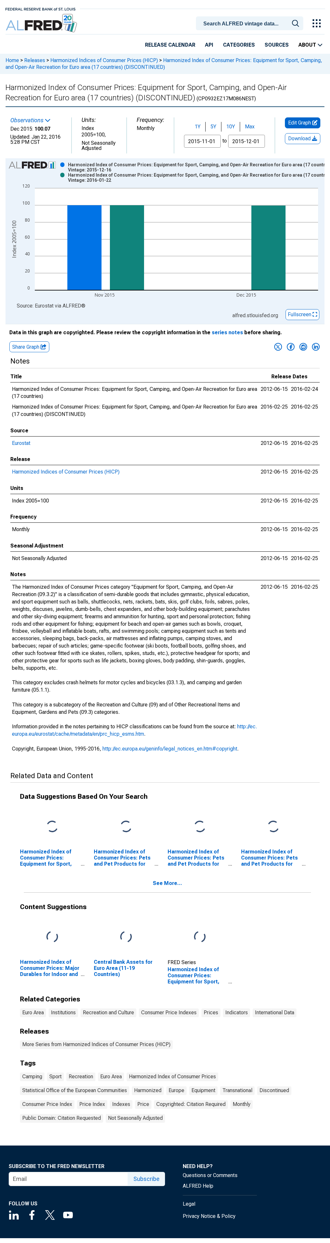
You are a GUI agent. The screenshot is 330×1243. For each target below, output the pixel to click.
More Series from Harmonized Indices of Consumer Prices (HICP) (96, 1044)
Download (300, 138)
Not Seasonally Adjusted (135, 1118)
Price (143, 1104)
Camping (32, 1076)
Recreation (81, 1076)
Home (12, 60)
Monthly (241, 1104)
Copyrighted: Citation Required (191, 1104)
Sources (277, 45)
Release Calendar (170, 45)
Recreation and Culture (108, 1012)
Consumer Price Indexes (169, 1012)
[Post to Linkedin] (316, 347)
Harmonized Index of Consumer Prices (172, 1076)
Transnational (237, 1090)
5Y (213, 127)
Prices (211, 1012)
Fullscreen (300, 314)
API (209, 45)
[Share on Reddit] (303, 347)
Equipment (203, 1090)
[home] (42, 23)
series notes (227, 332)
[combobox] (250, 22)
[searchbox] (250, 23)
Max (250, 127)
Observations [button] (27, 120)
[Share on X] (278, 347)
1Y (197, 127)
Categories (239, 45)
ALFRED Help (198, 1186)
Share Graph (26, 347)
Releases (34, 60)
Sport (55, 1076)
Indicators (236, 1012)
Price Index (92, 1104)
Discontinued (274, 1090)
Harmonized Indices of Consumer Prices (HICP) (104, 60)
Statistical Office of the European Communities (74, 1090)
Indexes (121, 1104)
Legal (189, 1204)
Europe (176, 1090)
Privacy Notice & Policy (209, 1216)
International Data (274, 1012)
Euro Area (33, 1012)
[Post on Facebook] (291, 347)
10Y (230, 127)
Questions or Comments (210, 1175)
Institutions (63, 1012)
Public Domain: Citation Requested (61, 1118)
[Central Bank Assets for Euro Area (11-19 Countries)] (126, 937)
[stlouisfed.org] (40, 8)
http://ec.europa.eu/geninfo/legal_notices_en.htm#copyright (169, 749)
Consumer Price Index (47, 1104)
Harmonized (147, 1090)
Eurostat (21, 443)
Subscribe (146, 1178)
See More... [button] (167, 883)
